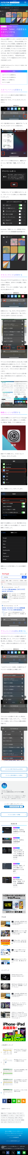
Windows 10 (4, 1120)
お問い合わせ (22, 1146)
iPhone (6, 35)
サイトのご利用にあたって (13, 1146)
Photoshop (11, 1117)
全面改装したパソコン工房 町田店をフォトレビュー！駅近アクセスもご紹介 (19, 932)
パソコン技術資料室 (14, 1137)
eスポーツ (22, 1115)
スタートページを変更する (9, 74)
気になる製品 (8, 1131)
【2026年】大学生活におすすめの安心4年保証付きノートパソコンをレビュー (19, 923)
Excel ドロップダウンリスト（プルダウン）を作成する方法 (20, 1051)
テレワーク (18, 1122)
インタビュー (12, 1115)
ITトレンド (3, 26)
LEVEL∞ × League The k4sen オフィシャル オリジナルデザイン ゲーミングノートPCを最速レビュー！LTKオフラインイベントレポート (19, 1015)
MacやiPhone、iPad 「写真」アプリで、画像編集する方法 (19, 882)
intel (17, 1115)
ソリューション (10, 1135)
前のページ (2, 1147)
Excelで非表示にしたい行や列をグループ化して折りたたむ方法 (20, 1081)
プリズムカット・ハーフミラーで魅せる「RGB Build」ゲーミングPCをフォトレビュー (19, 1004)
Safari (11, 35)
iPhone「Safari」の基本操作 (19, 841)
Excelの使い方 (4, 1115)
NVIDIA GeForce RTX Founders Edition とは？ (18, 975)
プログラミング (11, 1122)
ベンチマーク (4, 1117)
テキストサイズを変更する (9, 77)
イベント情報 (18, 1135)
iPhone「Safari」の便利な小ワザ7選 (19, 830)
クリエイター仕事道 (19, 1120)
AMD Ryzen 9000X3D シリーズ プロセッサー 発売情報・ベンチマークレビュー (19, 985)
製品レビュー (4, 1113)
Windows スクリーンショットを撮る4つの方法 (20, 1060)
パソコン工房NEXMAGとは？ (13, 1141)
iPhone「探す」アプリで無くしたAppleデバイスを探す (19, 868)
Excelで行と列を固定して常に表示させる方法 (20, 1070)
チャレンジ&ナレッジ (18, 1131)
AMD (16, 1117)
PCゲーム (13, 1133)
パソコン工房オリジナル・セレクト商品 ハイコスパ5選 (19, 950)
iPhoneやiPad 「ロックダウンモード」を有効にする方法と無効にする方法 (18, 853)
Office (14, 1113)
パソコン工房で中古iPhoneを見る (14, 769)
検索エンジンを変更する (8, 79)
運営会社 (4, 1146)
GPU (5, 1122)
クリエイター (20, 1133)
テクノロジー (20, 1113)
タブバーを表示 (6, 82)
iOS (2, 35)
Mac (13, 1120)
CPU (9, 1120)
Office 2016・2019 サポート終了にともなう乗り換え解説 (19, 942)
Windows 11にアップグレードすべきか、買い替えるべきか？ (19, 960)
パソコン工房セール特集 (14, 814)
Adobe (10, 1113)
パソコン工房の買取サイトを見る (14, 775)
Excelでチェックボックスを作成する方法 (20, 1090)
